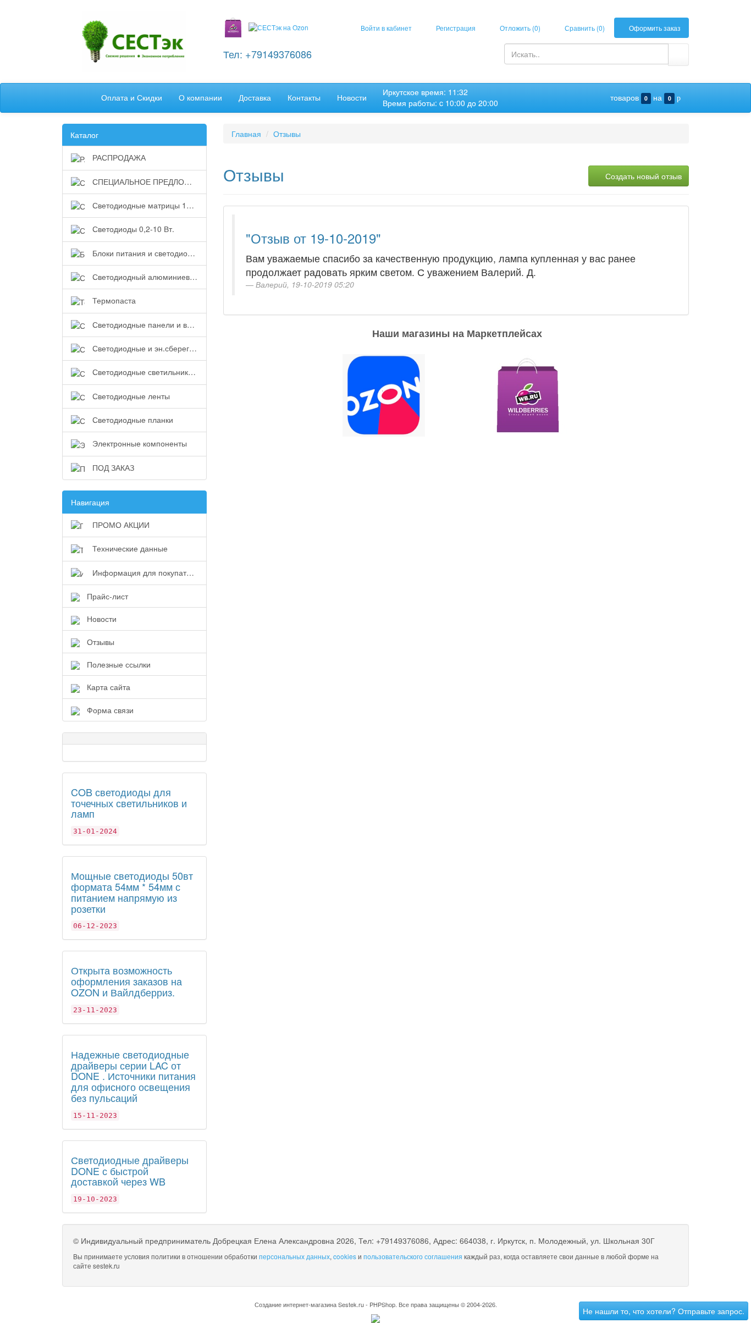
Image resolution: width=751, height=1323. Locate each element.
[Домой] (81, 97)
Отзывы (100, 641)
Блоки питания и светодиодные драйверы (148, 252)
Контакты (304, 97)
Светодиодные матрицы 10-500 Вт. (148, 205)
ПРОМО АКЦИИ (120, 524)
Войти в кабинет (385, 27)
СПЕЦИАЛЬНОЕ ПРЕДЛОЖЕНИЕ (148, 181)
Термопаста (113, 300)
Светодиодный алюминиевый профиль (148, 276)
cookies (344, 1256)
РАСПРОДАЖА (118, 157)
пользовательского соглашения (412, 1256)
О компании (200, 97)
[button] (375, 395)
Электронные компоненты (138, 443)
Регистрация (455, 27)
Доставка (255, 97)
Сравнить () (584, 27)
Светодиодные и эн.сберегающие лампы (148, 348)
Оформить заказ (654, 27)
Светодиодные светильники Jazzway (148, 371)
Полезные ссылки (119, 664)
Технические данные (129, 548)
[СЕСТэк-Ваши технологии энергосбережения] (134, 40)
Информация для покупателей (147, 572)
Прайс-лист (107, 596)
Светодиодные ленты (130, 395)
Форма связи (110, 709)
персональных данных (294, 1256)
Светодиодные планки (131, 419)
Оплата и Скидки (131, 97)
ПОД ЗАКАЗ (112, 467)
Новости (352, 97)
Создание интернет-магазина (295, 1304)
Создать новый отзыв (642, 175)
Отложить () (519, 27)
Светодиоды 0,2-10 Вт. (132, 228)
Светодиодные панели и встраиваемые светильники (148, 324)
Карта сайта (108, 686)
